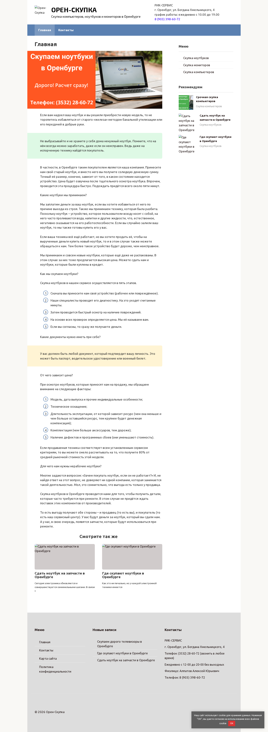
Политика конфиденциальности (55, 669)
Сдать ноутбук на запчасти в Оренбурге (60, 575)
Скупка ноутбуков (196, 58)
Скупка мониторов (196, 65)
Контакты (66, 30)
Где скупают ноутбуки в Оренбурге (123, 575)
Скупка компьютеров (198, 72)
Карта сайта (48, 658)
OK (231, 723)
